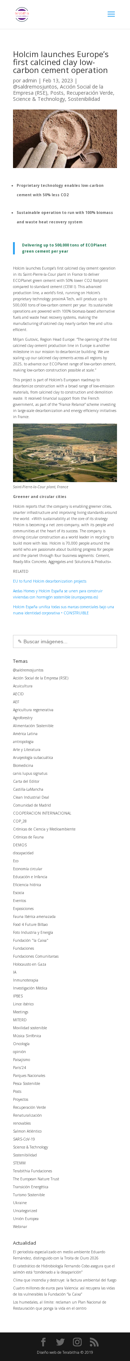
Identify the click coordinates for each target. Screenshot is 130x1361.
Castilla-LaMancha (28, 789)
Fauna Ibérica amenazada (34, 916)
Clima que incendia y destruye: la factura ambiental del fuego (64, 1280)
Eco (15, 860)
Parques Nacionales (29, 1075)
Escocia (18, 892)
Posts (57, 92)
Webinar (20, 1226)
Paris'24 (19, 1067)
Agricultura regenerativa (33, 709)
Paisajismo (21, 1059)
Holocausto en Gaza (29, 964)
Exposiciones (23, 908)
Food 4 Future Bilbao (30, 924)
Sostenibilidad (84, 98)
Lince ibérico (23, 1003)
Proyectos (20, 1099)
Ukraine (20, 1202)
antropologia (23, 741)
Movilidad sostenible (30, 1027)
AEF (16, 701)
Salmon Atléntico (27, 1131)
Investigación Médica (30, 988)
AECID (18, 693)
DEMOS (20, 844)
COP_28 (20, 821)
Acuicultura (22, 685)
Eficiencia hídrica (27, 884)
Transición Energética (30, 1186)
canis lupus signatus (30, 773)
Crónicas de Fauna (28, 837)
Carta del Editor (26, 781)
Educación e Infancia (30, 876)
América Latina (25, 733)
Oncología (21, 1043)
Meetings (20, 1011)
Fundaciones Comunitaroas (35, 956)
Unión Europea (26, 1218)
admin (29, 80)
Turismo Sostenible (29, 1194)
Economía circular (27, 868)
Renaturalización (27, 1115)
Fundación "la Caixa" (30, 940)
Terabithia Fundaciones (32, 1170)
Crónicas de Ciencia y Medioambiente (44, 829)
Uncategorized (25, 1210)
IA (14, 972)
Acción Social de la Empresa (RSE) (40, 677)
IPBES (18, 996)
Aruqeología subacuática (33, 757)
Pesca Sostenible (26, 1083)
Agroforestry (22, 717)
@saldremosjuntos (35, 86)
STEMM (19, 1162)
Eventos (19, 900)
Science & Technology (39, 98)
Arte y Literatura (26, 749)
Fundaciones (23, 948)
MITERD (20, 1019)
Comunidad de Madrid (32, 805)
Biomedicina (23, 765)
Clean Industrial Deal (31, 797)
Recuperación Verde (89, 92)
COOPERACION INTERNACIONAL (42, 813)
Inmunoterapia (25, 980)
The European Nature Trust (36, 1178)
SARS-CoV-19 (24, 1139)
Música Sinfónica (27, 1035)
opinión (19, 1051)
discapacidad (23, 852)
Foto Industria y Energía (33, 932)
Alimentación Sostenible (33, 725)
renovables (22, 1123)
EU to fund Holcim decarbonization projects (49, 581)
